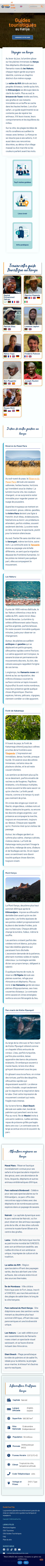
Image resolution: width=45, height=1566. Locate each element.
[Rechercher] (42, 6)
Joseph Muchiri (31, 381)
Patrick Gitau (9, 326)
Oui (20, 1562)
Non (26, 1562)
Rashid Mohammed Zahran (9, 297)
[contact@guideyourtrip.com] (4, 1553)
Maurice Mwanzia (32, 295)
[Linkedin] (15, 1549)
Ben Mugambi (10, 381)
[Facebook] (4, 1549)
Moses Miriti (9, 408)
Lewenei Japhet (32, 326)
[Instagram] (8, 1549)
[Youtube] (19, 1549)
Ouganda (10, 753)
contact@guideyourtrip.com (17, 1553)
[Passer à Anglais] (21, 6)
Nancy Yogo (9, 353)
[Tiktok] (11, 1549)
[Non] (41, 1560)
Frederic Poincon (32, 353)
